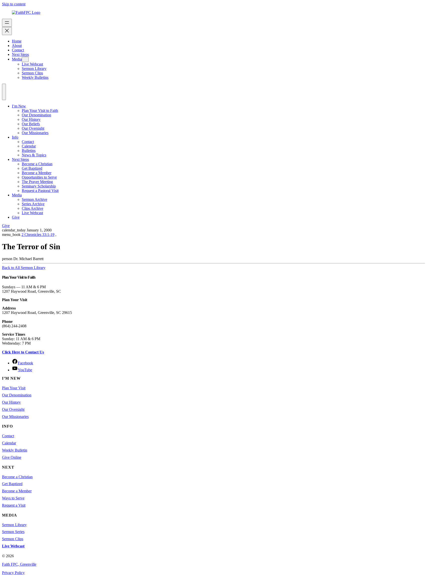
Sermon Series (13, 532)
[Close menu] (7, 31)
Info (15, 137)
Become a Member (36, 173)
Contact (28, 142)
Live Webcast (32, 213)
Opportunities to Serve (39, 177)
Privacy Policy (13, 573)
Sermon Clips (12, 539)
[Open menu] (7, 23)
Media (17, 195)
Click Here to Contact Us (23, 352)
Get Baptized (32, 168)
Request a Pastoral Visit (40, 190)
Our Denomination (36, 115)
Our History (31, 119)
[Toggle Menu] (4, 92)
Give (16, 217)
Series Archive (33, 204)
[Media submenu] (25, 59)
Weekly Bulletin (14, 450)
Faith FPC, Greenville (19, 564)
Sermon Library (14, 525)
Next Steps (20, 159)
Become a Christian (37, 164)
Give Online (11, 457)
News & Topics (34, 155)
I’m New (19, 106)
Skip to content (13, 4)
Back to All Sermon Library (23, 268)
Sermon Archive (34, 199)
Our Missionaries (35, 133)
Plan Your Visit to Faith (40, 110)
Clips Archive (32, 208)
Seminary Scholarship (39, 186)
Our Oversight (33, 128)
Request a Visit (13, 505)
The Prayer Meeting (37, 182)
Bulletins (29, 150)
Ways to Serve (13, 498)
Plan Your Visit (13, 388)
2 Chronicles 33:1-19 (37, 234)
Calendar (29, 146)
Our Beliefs (31, 124)
